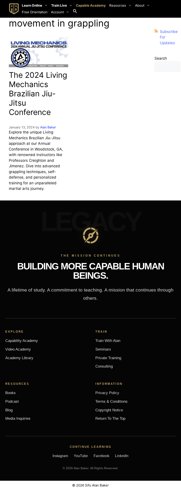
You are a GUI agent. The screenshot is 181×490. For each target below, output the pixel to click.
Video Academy (18, 349)
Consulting (104, 366)
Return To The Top (110, 418)
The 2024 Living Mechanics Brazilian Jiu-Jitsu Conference (38, 93)
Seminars (103, 349)
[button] (75, 12)
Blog (9, 410)
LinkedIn (121, 456)
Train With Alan (107, 341)
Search (161, 58)
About (139, 5)
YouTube (81, 456)
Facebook (101, 456)
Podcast (12, 401)
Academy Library (19, 358)
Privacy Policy (107, 393)
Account (57, 12)
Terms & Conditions (111, 401)
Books (10, 393)
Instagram (60, 456)
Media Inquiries (17, 418)
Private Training (108, 358)
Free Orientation (34, 12)
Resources (117, 5)
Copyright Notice (109, 410)
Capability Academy (21, 341)
